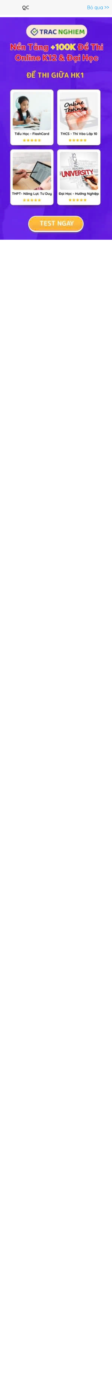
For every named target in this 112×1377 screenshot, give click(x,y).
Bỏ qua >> (98, 7)
